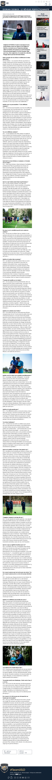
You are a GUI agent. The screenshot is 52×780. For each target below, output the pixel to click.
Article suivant (21, 752)
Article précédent (7, 752)
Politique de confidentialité (35, 772)
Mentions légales (25, 772)
